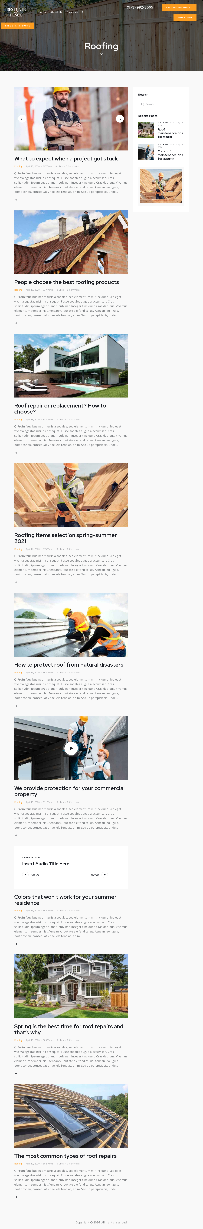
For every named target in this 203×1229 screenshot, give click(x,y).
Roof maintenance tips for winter (170, 133)
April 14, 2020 (33, 910)
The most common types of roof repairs (65, 1156)
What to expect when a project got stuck (66, 158)
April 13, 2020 (33, 1040)
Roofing (18, 166)
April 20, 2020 (33, 166)
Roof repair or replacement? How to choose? (60, 408)
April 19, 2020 (33, 289)
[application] (71, 875)
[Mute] (105, 875)
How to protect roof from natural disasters (68, 664)
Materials (165, 122)
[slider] (115, 874)
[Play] (25, 875)
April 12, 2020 (33, 1163)
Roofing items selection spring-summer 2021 (65, 538)
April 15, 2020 (33, 802)
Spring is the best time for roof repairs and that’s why (68, 1029)
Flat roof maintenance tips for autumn (170, 155)
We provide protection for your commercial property (69, 791)
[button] (22, 119)
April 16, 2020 (33, 672)
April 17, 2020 (33, 549)
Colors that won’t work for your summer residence (65, 899)
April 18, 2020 (33, 419)
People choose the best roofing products (66, 282)
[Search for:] (161, 104)
